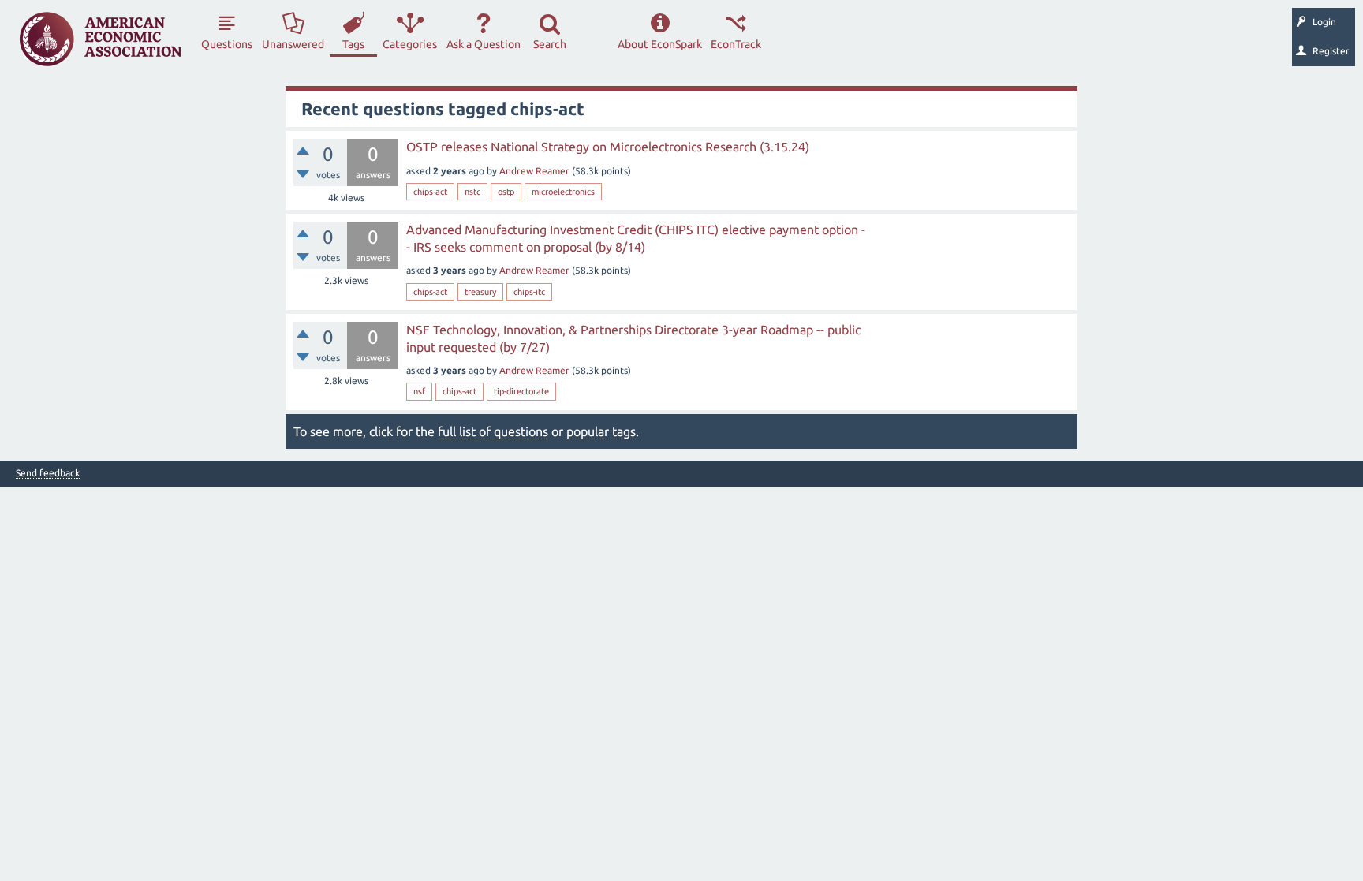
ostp (506, 191)
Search (549, 44)
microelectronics (563, 191)
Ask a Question (483, 44)
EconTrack (736, 44)
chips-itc (529, 292)
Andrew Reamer (534, 171)
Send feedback (48, 473)
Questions (226, 44)
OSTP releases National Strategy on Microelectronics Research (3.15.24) (607, 147)
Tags (353, 44)
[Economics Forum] (100, 39)
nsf (419, 391)
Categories (410, 44)
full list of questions (493, 431)
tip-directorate (521, 391)
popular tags (601, 431)
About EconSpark (660, 44)
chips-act (430, 191)
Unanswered (293, 44)
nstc (472, 191)
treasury (480, 292)
